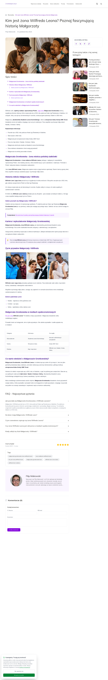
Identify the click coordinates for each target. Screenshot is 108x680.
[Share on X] (80, 44)
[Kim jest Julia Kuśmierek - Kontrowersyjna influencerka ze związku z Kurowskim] (80, 86)
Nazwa (11, 510)
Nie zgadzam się (19, 671)
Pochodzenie (70, 4)
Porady (63, 4)
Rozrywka (45, 4)
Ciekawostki (79, 4)
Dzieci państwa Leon (17, 98)
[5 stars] (68, 445)
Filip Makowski (10, 32)
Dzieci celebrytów (54, 4)
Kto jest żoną (9, 316)
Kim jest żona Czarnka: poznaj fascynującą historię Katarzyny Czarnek (34, 215)
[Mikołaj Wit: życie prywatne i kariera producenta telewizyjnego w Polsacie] (80, 110)
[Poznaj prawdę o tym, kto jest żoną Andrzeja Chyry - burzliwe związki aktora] (80, 63)
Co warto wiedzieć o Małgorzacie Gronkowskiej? (24, 105)
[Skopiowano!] (89, 44)
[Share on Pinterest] (84, 44)
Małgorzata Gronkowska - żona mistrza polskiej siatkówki (26, 81)
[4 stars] (65, 445)
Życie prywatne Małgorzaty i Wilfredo (20, 95)
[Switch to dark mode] (101, 3)
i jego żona (41, 110)
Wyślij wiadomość (13, 530)
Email (40, 510)
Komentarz (10, 517)
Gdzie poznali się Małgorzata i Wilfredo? (22, 87)
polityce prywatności (24, 667)
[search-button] (97, 4)
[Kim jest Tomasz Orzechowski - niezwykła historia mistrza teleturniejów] (80, 122)
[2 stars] (60, 445)
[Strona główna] (6, 15)
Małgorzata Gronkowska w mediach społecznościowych (26, 102)
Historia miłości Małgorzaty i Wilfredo (20, 85)
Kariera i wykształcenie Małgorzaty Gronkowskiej (24, 91)
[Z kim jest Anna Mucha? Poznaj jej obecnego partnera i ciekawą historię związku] (80, 75)
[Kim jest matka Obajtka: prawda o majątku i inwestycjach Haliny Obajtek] (80, 98)
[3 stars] (63, 445)
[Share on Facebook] (76, 44)
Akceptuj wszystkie (19, 675)
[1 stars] (58, 445)
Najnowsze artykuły (36, 4)
